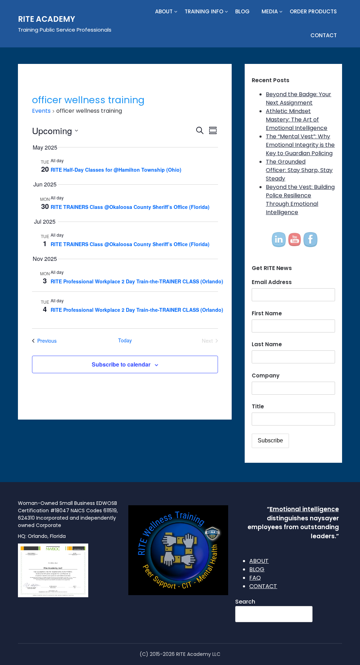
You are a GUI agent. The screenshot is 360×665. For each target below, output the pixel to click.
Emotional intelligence (304, 509)
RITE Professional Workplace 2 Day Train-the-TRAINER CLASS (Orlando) (137, 281)
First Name (267, 313)
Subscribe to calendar (121, 364)
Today (125, 340)
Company (265, 375)
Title (258, 406)
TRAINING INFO (204, 11)
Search (245, 602)
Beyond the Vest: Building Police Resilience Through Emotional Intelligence (300, 199)
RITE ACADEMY (46, 19)
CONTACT (323, 35)
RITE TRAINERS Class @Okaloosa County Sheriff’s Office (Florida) (130, 206)
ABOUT (164, 11)
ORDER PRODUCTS (313, 11)
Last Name (267, 344)
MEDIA (270, 11)
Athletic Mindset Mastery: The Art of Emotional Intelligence (296, 119)
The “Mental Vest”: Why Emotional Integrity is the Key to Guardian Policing (300, 144)
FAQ (255, 578)
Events (41, 111)
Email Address (272, 282)
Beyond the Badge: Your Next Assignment (298, 98)
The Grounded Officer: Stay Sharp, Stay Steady (299, 170)
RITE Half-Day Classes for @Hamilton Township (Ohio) (116, 169)
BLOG (242, 11)
